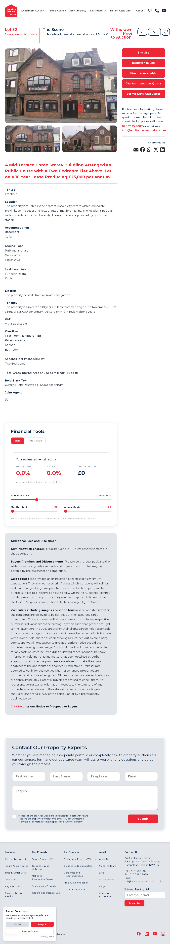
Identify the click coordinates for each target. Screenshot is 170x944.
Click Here (17, 706)
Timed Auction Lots (15, 872)
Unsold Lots (11, 879)
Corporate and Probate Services (73, 874)
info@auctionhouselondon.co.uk (144, 130)
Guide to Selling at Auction (78, 866)
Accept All (42, 924)
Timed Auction (57, 10)
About (139, 10)
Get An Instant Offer (74, 889)
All (154, 31)
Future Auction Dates (16, 866)
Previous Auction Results (14, 895)
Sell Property (98, 10)
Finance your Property (44, 886)
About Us (104, 859)
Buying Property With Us (45, 859)
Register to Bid (13, 886)
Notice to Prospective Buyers (42, 878)
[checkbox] (14, 816)
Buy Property (78, 10)
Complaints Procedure (105, 895)
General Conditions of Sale (46, 892)
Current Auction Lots (16, 859)
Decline (17, 924)
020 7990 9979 (139, 874)
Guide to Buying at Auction (40, 868)
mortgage (36, 440)
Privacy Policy (106, 879)
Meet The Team (107, 866)
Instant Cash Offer (120, 10)
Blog (101, 872)
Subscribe (134, 903)
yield (18, 440)
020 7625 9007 (132, 126)
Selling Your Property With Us (79, 859)
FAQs (102, 886)
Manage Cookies (30, 931)
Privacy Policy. (75, 821)
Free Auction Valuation (76, 882)
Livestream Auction (32, 10)
